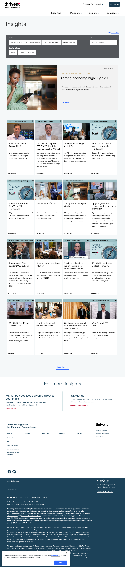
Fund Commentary (33, 42)
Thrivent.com (99, 436)
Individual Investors (101, 430)
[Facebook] (9, 471)
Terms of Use (12, 490)
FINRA (35, 546)
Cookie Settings (13, 481)
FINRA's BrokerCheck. (105, 492)
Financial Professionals (102, 433)
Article (13, 53)
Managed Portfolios (13, 449)
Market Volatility (69, 42)
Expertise (62, 433)
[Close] (67, 553)
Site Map (79, 433)
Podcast (31, 53)
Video (22, 53)
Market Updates (16, 42)
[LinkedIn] (14, 471)
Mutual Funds (11, 438)
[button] (102, 4)
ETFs (8, 441)
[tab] (58, 12)
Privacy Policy (55, 555)
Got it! (60, 562)
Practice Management (51, 42)
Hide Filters (115, 33)
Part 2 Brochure (32, 523)
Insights (27, 433)
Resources (45, 433)
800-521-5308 (32, 502)
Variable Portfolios (12, 445)
